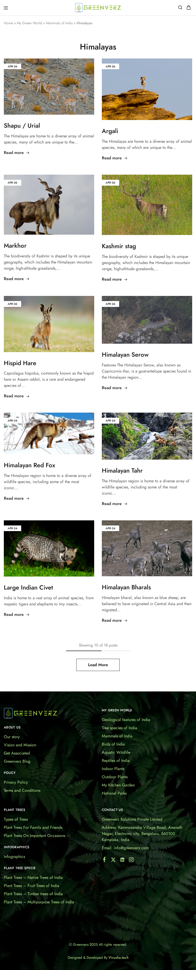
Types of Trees (16, 819)
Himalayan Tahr (122, 470)
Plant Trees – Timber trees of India (33, 894)
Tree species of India (119, 728)
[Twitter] (113, 861)
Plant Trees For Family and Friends (33, 827)
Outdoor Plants (115, 777)
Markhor (15, 245)
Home (8, 23)
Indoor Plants (113, 769)
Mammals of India (59, 23)
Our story (12, 737)
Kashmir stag (119, 246)
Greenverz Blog (17, 761)
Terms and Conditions (22, 790)
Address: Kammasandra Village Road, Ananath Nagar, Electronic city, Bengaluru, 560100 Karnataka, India (142, 833)
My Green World (29, 23)
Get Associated (17, 753)
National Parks (114, 793)
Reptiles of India (116, 760)
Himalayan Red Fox (29, 465)
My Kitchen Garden (118, 785)
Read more (14, 152)
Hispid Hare (20, 362)
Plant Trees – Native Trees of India (33, 877)
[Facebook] (104, 860)
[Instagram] (131, 861)
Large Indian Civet (28, 587)
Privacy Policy (16, 782)
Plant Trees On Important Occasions (34, 836)
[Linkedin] (122, 861)
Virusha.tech (118, 957)
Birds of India (113, 744)
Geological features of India (126, 720)
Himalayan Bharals (126, 587)
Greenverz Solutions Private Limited (132, 819)
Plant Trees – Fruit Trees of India (31, 886)
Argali (110, 130)
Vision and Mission (20, 745)
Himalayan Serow (125, 354)
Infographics (14, 856)
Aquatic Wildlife (116, 752)
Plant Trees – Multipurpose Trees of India (39, 902)
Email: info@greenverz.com (125, 848)
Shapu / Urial (22, 125)
